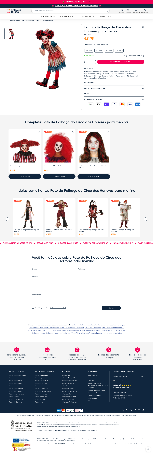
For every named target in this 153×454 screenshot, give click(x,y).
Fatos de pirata (40, 386)
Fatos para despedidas (17, 375)
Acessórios (104, 16)
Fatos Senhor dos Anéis (70, 386)
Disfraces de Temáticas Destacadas (44, 328)
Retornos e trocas (94, 393)
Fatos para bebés (15, 383)
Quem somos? (93, 375)
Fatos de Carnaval (16, 402)
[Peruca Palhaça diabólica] (25, 147)
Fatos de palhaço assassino (44, 20)
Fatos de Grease (67, 388)
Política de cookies (58, 415)
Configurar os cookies (113, 415)
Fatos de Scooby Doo (69, 380)
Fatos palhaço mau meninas (100, 333)
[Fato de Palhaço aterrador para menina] (28, 214)
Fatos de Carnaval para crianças (47, 330)
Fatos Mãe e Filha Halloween (77, 333)
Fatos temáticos (85, 16)
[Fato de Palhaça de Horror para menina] (60, 214)
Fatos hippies (40, 399)
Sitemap (91, 401)
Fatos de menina (85, 330)
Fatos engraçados (41, 375)
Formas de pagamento (96, 390)
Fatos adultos (46, 16)
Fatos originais (40, 378)
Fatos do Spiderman (69, 396)
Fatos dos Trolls (67, 394)
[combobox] (70, 11)
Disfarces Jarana (14, 20)
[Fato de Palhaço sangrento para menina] (93, 214)
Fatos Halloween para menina (53, 333)
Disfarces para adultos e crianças (111, 325)
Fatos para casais (15, 380)
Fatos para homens (16, 391)
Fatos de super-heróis (43, 391)
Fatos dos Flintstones (69, 402)
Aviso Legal (69, 415)
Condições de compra (81, 415)
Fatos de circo (40, 402)
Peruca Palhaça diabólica (19, 166)
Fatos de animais (41, 388)
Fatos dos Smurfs (68, 383)
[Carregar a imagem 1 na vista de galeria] (10, 33)
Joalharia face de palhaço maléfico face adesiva (93, 167)
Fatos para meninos (16, 388)
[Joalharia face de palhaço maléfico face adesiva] (94, 147)
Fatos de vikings (41, 394)
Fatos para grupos (15, 378)
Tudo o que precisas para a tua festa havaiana (76, 5)
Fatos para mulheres (16, 394)
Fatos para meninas (16, 386)
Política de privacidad (58, 308)
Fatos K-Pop (66, 375)
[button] (144, 11)
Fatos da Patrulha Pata (70, 391)
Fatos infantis (65, 16)
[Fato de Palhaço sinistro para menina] (125, 214)
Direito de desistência (129, 415)
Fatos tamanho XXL (16, 399)
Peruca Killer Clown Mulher (53, 166)
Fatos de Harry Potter (69, 378)
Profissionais (92, 398)
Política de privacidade (42, 415)
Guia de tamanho (94, 395)
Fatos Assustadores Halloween (71, 328)
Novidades (117, 333)
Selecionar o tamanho (120, 62)
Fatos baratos (14, 396)
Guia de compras (94, 383)
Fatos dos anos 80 (41, 380)
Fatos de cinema (41, 383)
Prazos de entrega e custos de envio (98, 386)
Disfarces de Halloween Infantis (84, 325)
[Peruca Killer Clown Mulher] (59, 147)
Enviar (111, 308)
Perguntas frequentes (97, 415)
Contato (91, 380)
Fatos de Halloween (28, 20)
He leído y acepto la (50, 308)
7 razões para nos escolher (97, 378)
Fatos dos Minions (68, 399)
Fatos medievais (41, 396)
